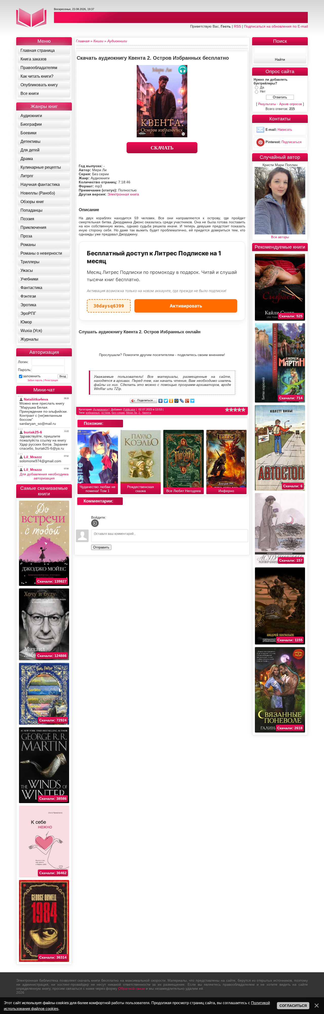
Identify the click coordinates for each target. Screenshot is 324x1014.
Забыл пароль (35, 380)
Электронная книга (123, 194)
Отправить (101, 547)
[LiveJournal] (182, 401)
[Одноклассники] (171, 401)
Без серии (118, 412)
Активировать (186, 305)
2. (139, 412)
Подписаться (291, 142)
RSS (237, 26)
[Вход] (95, 523)
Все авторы (280, 237)
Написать (285, 129)
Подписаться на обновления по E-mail (276, 26)
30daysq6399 (108, 303)
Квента (146, 412)
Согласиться (293, 1006)
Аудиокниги (100, 409)
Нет (263, 91)
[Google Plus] (187, 401)
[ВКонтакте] (160, 401)
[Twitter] (166, 401)
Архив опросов (290, 104)
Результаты (267, 104)
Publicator (129, 409)
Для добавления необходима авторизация (44, 476)
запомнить (31, 376)
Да (262, 87)
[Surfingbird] (192, 401)
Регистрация (51, 380)
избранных (93, 412)
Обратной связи (131, 988)
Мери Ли (131, 412)
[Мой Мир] (176, 401)
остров (105, 412)
